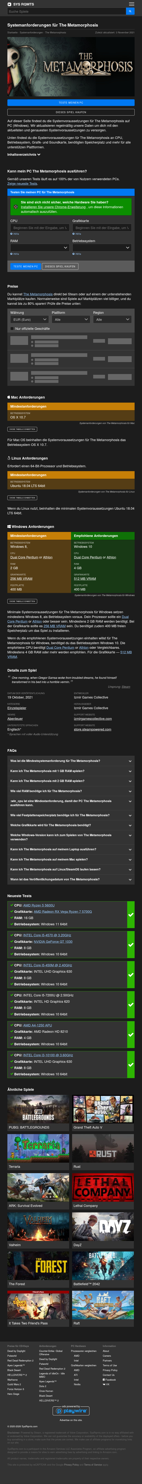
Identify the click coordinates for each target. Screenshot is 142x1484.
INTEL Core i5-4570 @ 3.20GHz (47, 935)
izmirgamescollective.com (93, 718)
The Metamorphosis (38, 293)
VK (107, 1384)
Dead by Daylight (16, 1351)
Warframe (12, 1379)
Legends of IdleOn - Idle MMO (52, 1375)
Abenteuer (15, 718)
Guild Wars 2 (14, 1384)
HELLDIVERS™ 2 (17, 1375)
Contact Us (108, 1375)
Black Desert (14, 1370)
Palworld (11, 1355)
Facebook (110, 1379)
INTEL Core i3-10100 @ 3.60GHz (48, 1054)
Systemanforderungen (31, 32)
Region (98, 312)
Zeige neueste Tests (22, 183)
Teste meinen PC (71, 102)
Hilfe (16, 233)
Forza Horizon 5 (15, 1389)
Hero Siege (13, 1394)
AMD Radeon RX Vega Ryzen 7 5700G (63, 911)
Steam (126, 687)
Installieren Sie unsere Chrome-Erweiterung (53, 206)
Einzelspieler (16, 707)
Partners (107, 1360)
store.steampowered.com (92, 729)
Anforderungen (47, 1346)
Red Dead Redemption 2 (20, 1360)
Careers (107, 1355)
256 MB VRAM (21, 578)
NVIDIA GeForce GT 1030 (53, 941)
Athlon (48, 557)
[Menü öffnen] (131, 4)
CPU (13, 220)
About (106, 1351)
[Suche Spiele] (130, 11)
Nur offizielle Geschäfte (32, 328)
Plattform (58, 312)
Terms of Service (93, 1464)
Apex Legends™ (16, 1365)
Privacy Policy (110, 1370)
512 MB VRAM (85, 578)
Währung (17, 312)
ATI (76, 1375)
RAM (14, 240)
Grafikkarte (80, 220)
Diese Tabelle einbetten (22, 429)
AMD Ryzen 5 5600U (39, 905)
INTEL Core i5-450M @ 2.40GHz (47, 965)
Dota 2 (42, 1386)
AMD (76, 1355)
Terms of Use (110, 1365)
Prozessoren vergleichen (84, 1351)
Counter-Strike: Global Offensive (50, 1352)
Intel (76, 1360)
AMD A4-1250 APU (37, 1025)
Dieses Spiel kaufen (71, 112)
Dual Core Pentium (24, 557)
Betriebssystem (83, 240)
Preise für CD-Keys (18, 1346)
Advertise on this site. (71, 1420)
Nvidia (77, 1384)
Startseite (20, 4)
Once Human (46, 1391)
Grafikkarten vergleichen (83, 1365)
